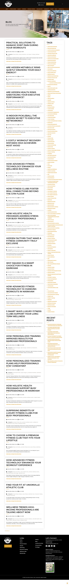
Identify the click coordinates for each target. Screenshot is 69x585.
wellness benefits (16, 250)
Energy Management (25, 79)
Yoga (49, 308)
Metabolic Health (51, 208)
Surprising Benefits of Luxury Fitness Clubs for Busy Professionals (22, 413)
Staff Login (8, 546)
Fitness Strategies (16, 347)
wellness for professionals (53, 91)
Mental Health (51, 205)
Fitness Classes (23, 543)
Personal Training (9, 374)
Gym (49, 164)
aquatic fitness (51, 101)
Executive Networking (34, 127)
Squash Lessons (51, 272)
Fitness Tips (23, 152)
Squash (30, 274)
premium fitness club (25, 447)
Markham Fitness (9, 226)
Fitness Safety (16, 54)
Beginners (50, 105)
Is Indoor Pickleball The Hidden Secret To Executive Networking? (23, 118)
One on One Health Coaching (54, 213)
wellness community (11, 495)
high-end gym (24, 347)
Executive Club (51, 127)
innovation (15, 175)
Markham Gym (22, 473)
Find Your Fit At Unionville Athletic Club (23, 486)
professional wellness (17, 127)
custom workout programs (54, 50)
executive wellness (17, 79)
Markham (34, 175)
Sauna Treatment (52, 250)
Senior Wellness (51, 256)
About (21, 541)
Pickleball (50, 233)
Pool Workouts (51, 236)
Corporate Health (16, 104)
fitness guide (50, 139)
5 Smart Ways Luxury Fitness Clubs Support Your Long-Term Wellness (24, 314)
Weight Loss (50, 296)
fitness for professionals (53, 58)
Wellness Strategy (52, 303)
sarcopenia (50, 248)
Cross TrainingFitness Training (54, 120)
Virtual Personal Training (53, 294)
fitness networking (16, 200)
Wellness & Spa (23, 551)
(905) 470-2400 (41, 3)
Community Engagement (26, 250)
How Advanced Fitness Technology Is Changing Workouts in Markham (21, 289)
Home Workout (51, 177)
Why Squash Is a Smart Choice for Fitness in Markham (20, 265)
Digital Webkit (43, 577)
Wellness (12, 177)
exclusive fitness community (36, 200)
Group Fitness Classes (17, 494)
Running (49, 245)
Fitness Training (51, 151)
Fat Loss (49, 134)
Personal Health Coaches (53, 223)
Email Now (41, 5)
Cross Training (51, 119)
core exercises (51, 115)
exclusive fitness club (17, 422)
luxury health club (24, 471)
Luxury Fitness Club (10, 201)
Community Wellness (52, 114)
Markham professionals (32, 347)
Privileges (37, 547)
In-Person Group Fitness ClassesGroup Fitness (53, 182)
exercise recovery (51, 132)
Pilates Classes (51, 234)
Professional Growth (32, 104)
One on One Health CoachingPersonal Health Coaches (53, 217)
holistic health (36, 225)
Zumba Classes (51, 311)
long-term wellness (17, 323)
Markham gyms (36, 298)
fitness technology (28, 175)
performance (51, 221)
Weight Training (51, 298)
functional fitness (52, 157)
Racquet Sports (9, 128)
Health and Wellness (52, 169)
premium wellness (28, 518)
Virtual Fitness (51, 291)
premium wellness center (26, 323)
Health (49, 167)
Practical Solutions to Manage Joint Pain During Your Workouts (22, 45)
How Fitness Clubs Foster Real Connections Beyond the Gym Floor (22, 191)
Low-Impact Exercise (52, 193)
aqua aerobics (51, 98)
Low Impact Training (31, 54)
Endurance (50, 122)
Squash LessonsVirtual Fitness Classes (54, 275)
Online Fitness (51, 219)
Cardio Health (51, 108)
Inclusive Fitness (51, 184)
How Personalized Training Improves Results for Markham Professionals (23, 338)
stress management (18, 226)
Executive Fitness (24, 104)
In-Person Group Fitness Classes (55, 179)
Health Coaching (30, 152)
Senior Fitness (51, 255)
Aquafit (49, 100)
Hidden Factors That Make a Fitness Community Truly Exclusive (23, 241)
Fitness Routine (33, 79)
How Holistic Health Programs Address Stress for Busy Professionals (22, 216)
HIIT (48, 174)
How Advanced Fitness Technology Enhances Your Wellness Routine (23, 166)
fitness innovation (16, 471)
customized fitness (17, 372)
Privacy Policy (38, 545)
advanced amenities (17, 225)
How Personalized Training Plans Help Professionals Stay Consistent (23, 363)
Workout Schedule (52, 306)
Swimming (22, 547)
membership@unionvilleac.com (52, 543)
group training (51, 162)
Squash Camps (51, 267)
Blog (36, 541)
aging (49, 96)
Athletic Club (50, 103)
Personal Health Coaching (53, 228)
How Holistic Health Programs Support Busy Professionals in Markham (23, 388)
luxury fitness (35, 323)
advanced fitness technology (12, 473)
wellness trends (26, 226)
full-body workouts (52, 155)
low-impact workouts (52, 194)
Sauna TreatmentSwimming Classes (54, 253)
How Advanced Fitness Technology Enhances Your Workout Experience (23, 462)
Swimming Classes (52, 282)
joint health (50, 187)
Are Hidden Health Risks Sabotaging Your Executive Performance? (23, 95)
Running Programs (52, 247)
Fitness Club (50, 138)
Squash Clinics (51, 269)
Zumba (49, 310)
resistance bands (51, 243)
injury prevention (22, 54)
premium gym (20, 175)
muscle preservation (52, 212)
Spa (48, 258)
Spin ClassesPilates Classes (54, 263)
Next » (8, 530)
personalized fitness (10, 349)
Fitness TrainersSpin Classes (54, 150)
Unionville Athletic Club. (30, 577)
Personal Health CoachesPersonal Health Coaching (55, 225)
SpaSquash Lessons (52, 260)
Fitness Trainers (51, 148)
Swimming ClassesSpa (53, 284)
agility (49, 95)
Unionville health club (36, 518)
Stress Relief (39, 104)
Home (21, 540)
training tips (50, 285)
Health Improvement (52, 172)
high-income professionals (27, 225)
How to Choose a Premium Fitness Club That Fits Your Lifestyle (23, 438)
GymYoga (50, 165)
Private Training (51, 238)
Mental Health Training (53, 206)
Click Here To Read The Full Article (13, 61)
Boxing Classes (51, 107)
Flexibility (50, 153)
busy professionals (52, 48)
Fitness (22, 274)
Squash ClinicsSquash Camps (54, 270)
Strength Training (52, 277)
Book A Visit (50, 3)
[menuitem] (7, 9)
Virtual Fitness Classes (53, 292)
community (18, 274)
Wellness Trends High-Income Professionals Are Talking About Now (22, 509)
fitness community (16, 447)
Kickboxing (50, 189)
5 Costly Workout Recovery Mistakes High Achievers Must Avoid (23, 143)
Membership (22, 553)
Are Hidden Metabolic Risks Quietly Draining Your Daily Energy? (23, 70)
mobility (49, 210)
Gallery (37, 539)
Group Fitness (51, 158)
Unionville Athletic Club (53, 287)
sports (14, 274)
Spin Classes (50, 262)
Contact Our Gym (39, 543)
